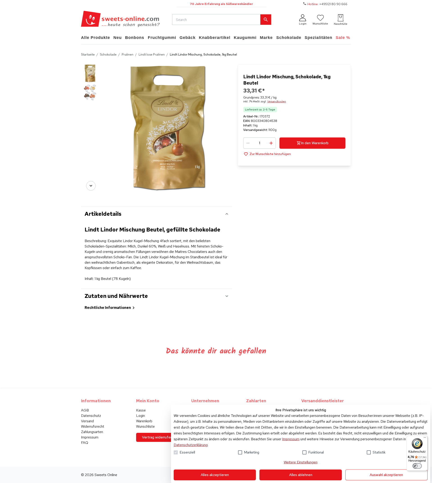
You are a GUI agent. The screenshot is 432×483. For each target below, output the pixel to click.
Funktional (316, 452)
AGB (85, 410)
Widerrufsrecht (92, 426)
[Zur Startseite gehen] (120, 19)
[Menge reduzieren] (247, 143)
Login (140, 415)
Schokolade (108, 54)
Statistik (379, 452)
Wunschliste (145, 426)
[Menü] (425, 438)
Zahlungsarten (92, 431)
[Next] (90, 185)
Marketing (251, 452)
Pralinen (127, 54)
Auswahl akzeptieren (386, 474)
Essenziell (187, 452)
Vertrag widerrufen (157, 437)
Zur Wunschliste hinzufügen (270, 154)
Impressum (290, 439)
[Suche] (265, 19)
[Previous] (90, 70)
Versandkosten (276, 101)
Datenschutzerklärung (191, 445)
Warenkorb (144, 421)
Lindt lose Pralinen (152, 54)
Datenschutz (91, 415)
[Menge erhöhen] (271, 143)
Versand (87, 421)
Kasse (141, 410)
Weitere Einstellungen (300, 462)
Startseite (88, 54)
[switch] (417, 466)
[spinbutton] (259, 143)
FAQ (84, 442)
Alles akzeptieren (215, 474)
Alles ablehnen (300, 474)
